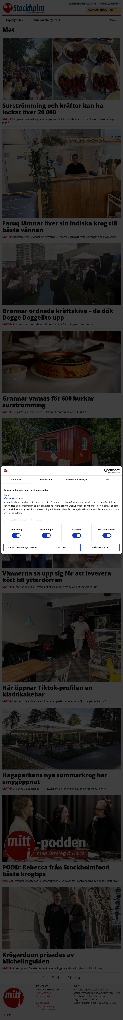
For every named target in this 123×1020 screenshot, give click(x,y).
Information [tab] (46, 479)
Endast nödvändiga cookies (22, 547)
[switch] (46, 535)
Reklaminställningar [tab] (76, 479)
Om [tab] (107, 479)
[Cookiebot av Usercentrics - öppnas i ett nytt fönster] (106, 471)
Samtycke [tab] (16, 479)
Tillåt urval (61, 547)
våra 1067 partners (13, 498)
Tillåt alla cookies (101, 547)
